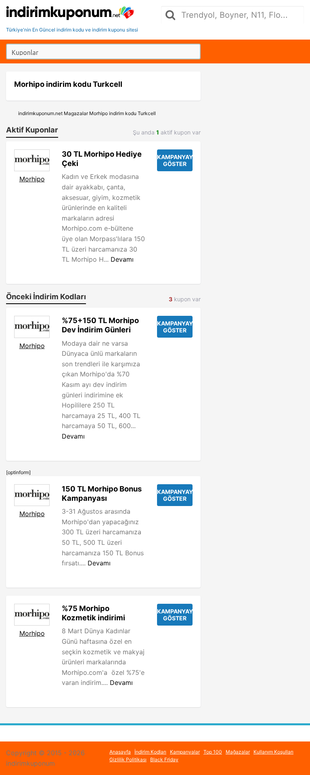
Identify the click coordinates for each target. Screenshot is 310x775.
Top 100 (212, 752)
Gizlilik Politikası (128, 759)
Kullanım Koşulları (273, 752)
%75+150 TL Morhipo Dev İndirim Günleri (100, 325)
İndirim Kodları (150, 752)
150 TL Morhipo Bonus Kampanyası (102, 493)
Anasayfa (120, 752)
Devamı (122, 259)
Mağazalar (238, 752)
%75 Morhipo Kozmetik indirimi (93, 613)
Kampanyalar (185, 752)
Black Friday (164, 759)
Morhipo (32, 179)
